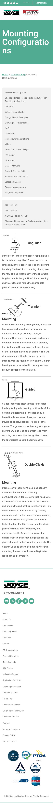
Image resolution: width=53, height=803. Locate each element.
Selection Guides (13, 181)
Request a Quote (10, 692)
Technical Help (18, 74)
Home (5, 74)
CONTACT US (11, 205)
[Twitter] (8, 3)
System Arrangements (15, 187)
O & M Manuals (12, 165)
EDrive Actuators (10, 650)
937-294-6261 (14, 593)
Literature (10, 160)
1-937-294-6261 (41, 3)
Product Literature (11, 656)
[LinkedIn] (5, 3)
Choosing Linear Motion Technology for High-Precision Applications (26, 99)
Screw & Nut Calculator (16, 176)
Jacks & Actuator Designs (17, 149)
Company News (10, 631)
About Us (7, 619)
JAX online (26, 3)
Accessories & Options (15, 92)
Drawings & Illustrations (17, 122)
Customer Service (11, 716)
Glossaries (10, 133)
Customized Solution (12, 704)
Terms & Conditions (11, 729)
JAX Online (10, 154)
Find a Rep (8, 698)
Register (6, 723)
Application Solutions (12, 680)
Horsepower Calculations (17, 138)
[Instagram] (14, 3)
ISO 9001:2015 (9, 741)
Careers (6, 643)
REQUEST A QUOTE (14, 192)
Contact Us (8, 625)
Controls (9, 106)
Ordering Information (12, 686)
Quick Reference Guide (15, 171)
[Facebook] (11, 3)
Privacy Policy (9, 735)
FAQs (7, 128)
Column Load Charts (14, 111)
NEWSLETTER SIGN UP (16, 215)
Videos (8, 144)
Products (7, 637)
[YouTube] (17, 3)
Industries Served (11, 674)
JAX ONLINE (11, 210)
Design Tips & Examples (16, 117)
